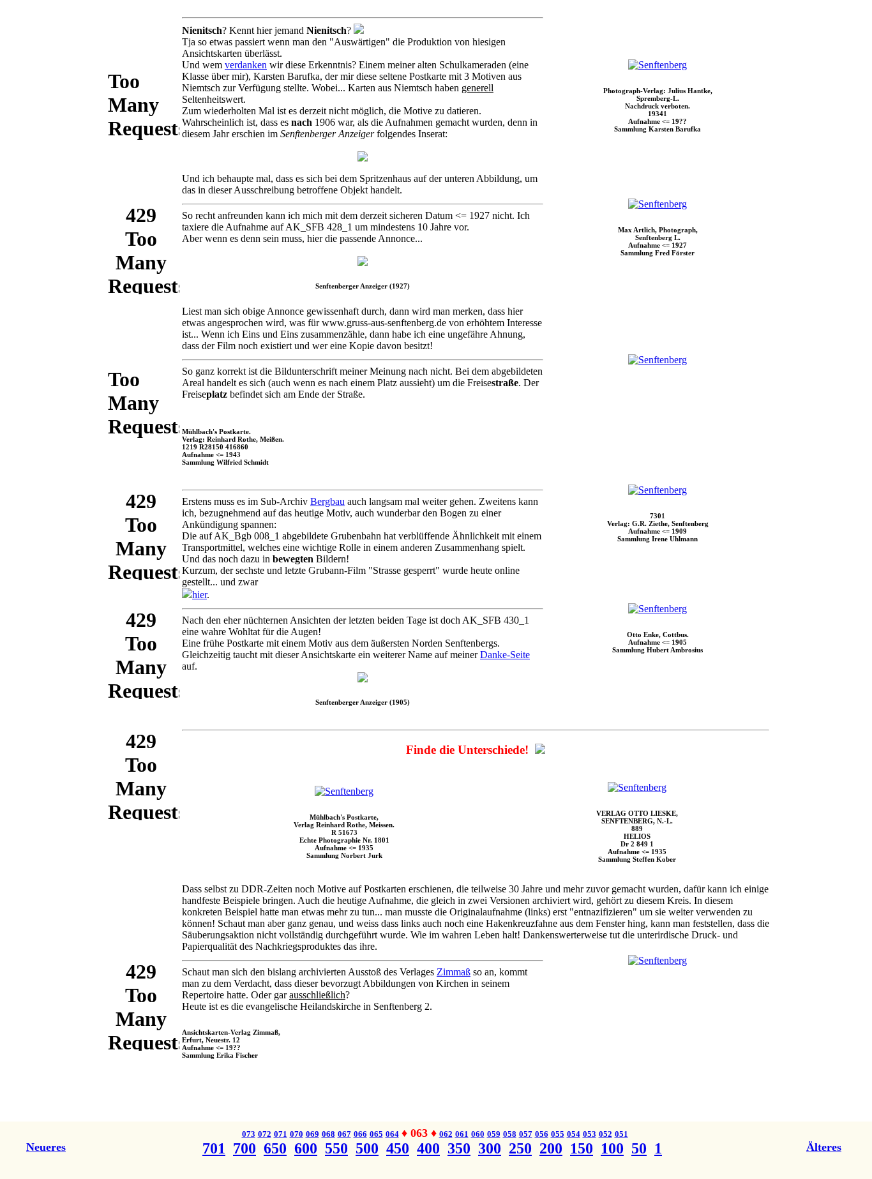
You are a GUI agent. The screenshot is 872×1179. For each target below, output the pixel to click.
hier (199, 594)
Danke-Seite (505, 654)
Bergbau (327, 501)
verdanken (246, 64)
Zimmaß (453, 971)
